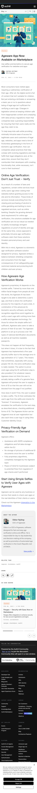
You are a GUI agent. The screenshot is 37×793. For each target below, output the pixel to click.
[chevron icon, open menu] (6, 11)
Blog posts (4, 681)
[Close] (34, 765)
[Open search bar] (30, 11)
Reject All (18, 783)
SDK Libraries (22, 683)
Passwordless (22, 759)
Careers (25, 713)
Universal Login (22, 744)
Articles (20, 674)
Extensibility (4, 749)
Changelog (21, 685)
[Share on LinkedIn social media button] (7, 575)
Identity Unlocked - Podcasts (6, 685)
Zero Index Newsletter (7, 688)
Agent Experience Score (8, 691)
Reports (20, 691)
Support (3, 706)
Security (3, 752)
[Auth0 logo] (17, 6)
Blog (2, 11)
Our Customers (22, 703)
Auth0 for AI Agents (7, 744)
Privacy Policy (28, 774)
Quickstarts (21, 677)
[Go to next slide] (34, 635)
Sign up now (6, 651)
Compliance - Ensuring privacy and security (25, 707)
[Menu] (35, 6)
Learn (20, 726)
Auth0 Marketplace (6, 712)
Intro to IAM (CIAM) (24, 728)
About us (21, 716)
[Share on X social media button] (3, 575)
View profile (28, 551)
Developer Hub (5, 674)
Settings (18, 787)
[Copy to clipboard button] (12, 575)
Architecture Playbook (24, 734)
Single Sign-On (22, 746)
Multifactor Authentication (22, 750)
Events (3, 726)
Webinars (21, 694)
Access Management (7, 746)
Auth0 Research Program (6, 729)
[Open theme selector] (34, 11)
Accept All (18, 779)
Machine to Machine (24, 756)
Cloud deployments (7, 760)
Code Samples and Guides (6, 678)
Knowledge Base (6, 709)
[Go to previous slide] (29, 635)
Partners (20, 710)
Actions (20, 753)
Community (4, 703)
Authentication (5, 757)
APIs (19, 680)
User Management (6, 755)
